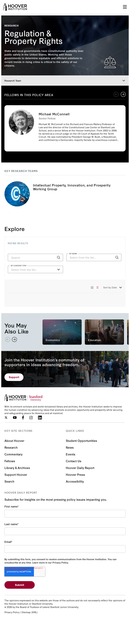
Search (9, 481)
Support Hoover (15, 474)
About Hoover (14, 440)
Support (14, 377)
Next (123, 94)
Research (11, 447)
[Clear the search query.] (112, 258)
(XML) (34, 612)
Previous (116, 94)
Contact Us (73, 461)
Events (70, 454)
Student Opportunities (81, 440)
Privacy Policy (12, 612)
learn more (65, 193)
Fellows (9, 461)
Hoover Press (75, 474)
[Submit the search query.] (59, 257)
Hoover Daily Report (80, 468)
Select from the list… (24, 269)
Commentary (13, 454)
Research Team (12, 80)
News (70, 447)
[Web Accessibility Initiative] (15, 7)
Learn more (65, 128)
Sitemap (26, 612)
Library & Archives (17, 468)
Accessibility (75, 481)
